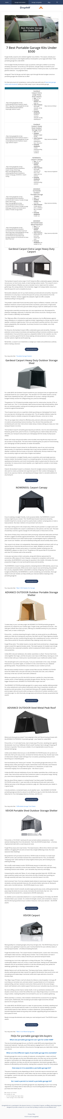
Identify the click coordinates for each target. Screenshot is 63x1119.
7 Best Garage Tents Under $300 (14, 1097)
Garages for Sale (10, 1094)
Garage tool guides (37, 2)
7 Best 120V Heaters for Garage (25, 588)
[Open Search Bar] (57, 2)
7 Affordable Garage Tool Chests (25, 806)
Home (6, 2)
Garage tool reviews (20, 2)
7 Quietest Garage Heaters (24, 356)
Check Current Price (31, 349)
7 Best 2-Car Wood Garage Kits (25, 1031)
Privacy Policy (31, 1114)
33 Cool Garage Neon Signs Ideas (14, 1096)
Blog (49, 2)
